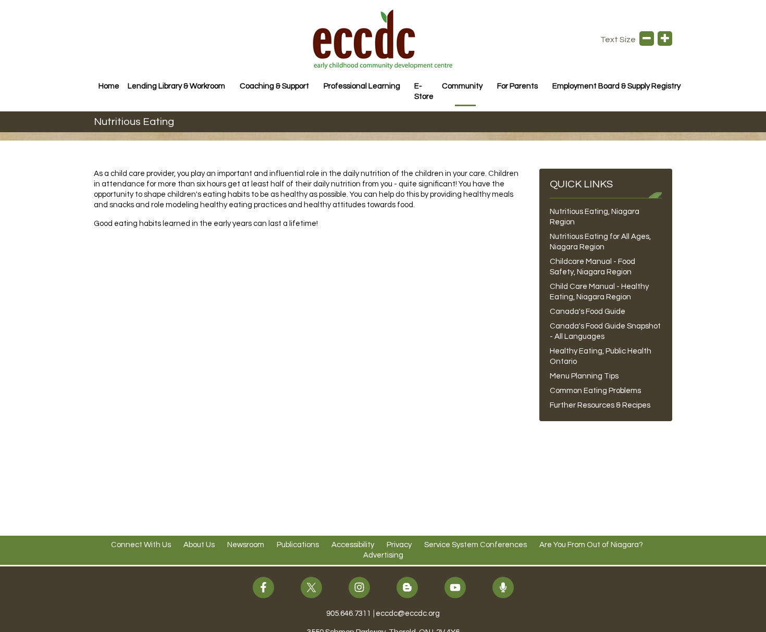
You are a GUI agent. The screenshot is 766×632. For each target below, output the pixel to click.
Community (462, 86)
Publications (298, 545)
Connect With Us (141, 545)
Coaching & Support (274, 86)
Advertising (383, 555)
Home (108, 86)
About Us (199, 545)
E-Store (424, 91)
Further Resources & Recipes (600, 405)
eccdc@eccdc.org (408, 613)
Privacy (399, 545)
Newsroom (245, 545)
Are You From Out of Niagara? (591, 545)
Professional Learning (362, 86)
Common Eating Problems (595, 391)
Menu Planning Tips (584, 376)
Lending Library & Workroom (176, 86)
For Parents (517, 86)
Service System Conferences (475, 545)
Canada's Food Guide (587, 311)
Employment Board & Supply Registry (616, 86)
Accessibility (352, 545)
